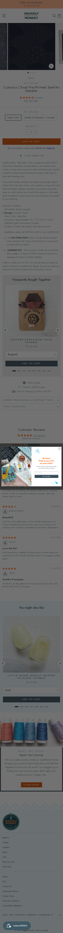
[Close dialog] (59, 448)
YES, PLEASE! (46, 476)
